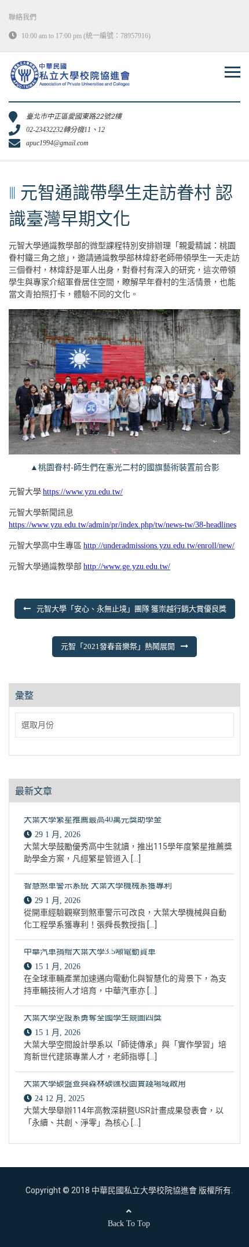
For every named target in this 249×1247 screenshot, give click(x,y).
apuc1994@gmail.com (57, 143)
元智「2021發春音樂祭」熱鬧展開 (118, 646)
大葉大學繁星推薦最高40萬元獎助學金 (93, 819)
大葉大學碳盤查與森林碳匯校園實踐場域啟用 (105, 1083)
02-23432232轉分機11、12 (65, 130)
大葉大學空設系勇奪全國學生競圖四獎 (93, 1017)
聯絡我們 (22, 17)
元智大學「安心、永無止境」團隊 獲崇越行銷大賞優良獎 (131, 608)
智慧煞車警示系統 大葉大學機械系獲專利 (98, 885)
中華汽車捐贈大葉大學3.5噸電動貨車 (90, 951)
